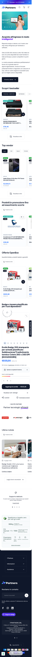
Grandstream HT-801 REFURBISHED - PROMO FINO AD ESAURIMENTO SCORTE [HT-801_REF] (14, 238)
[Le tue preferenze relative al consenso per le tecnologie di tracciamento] (3, 654)
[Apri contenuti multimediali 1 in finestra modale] (26, 316)
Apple (5, 176)
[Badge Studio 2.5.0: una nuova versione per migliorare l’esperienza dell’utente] (14, 449)
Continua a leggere (7, 471)
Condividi (6, 397)
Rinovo (5, 119)
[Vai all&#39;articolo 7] (24, 343)
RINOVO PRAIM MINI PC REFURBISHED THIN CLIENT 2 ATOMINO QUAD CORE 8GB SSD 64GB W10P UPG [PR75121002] (12, 122)
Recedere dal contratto (30, 328)
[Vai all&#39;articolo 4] (14, 343)
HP (30, 286)
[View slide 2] (15, 507)
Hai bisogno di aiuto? (24, 397)
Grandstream (7, 234)
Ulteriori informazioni (15, 545)
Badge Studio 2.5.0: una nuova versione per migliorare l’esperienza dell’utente (13, 466)
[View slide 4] (19, 507)
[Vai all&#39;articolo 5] (17, 343)
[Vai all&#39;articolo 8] (27, 343)
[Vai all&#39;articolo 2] (8, 343)
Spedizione (11, 365)
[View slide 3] (17, 507)
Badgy (5, 286)
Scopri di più (16, 503)
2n (30, 234)
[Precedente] (3, 2)
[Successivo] (29, 2)
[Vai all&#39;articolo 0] (5, 343)
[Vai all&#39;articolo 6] (20, 343)
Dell (30, 119)
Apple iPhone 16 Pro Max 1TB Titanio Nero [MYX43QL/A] (13, 179)
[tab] (9, 94)
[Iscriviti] (26, 595)
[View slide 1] (12, 507)
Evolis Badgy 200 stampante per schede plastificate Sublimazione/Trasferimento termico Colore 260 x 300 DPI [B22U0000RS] (14, 289)
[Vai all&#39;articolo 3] (11, 343)
